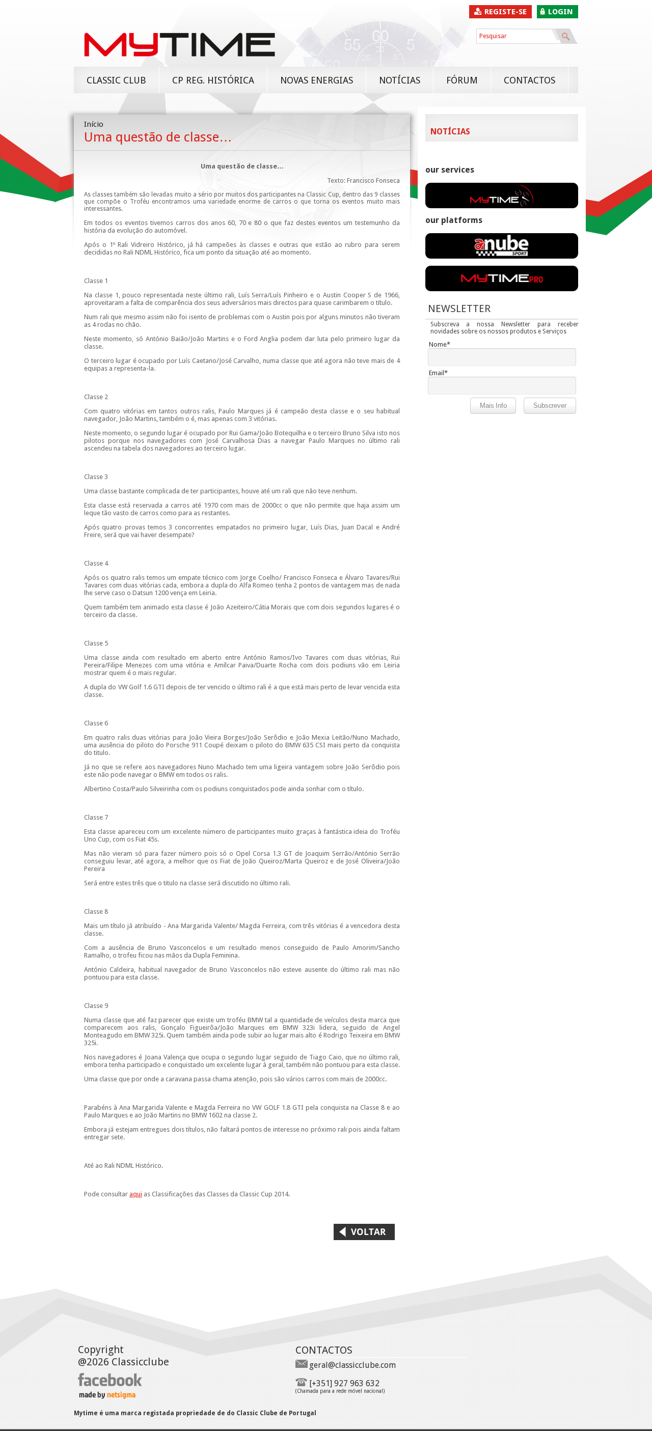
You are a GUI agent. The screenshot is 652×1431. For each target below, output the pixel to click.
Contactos (529, 80)
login (560, 11)
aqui (135, 1194)
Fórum (462, 80)
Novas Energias (316, 80)
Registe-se (505, 11)
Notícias (399, 80)
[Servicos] (501, 206)
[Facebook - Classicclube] (110, 1384)
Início (93, 124)
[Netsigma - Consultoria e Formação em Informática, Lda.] (106, 1396)
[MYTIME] (179, 62)
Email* (438, 373)
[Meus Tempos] (501, 256)
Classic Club (116, 80)
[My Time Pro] (501, 289)
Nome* (439, 344)
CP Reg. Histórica (213, 80)
